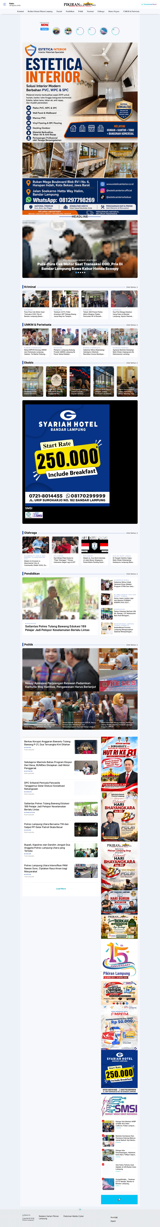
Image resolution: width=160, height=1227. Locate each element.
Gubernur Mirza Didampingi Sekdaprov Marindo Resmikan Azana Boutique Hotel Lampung (93, 352)
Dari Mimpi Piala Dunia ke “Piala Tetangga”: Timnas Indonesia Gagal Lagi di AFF (64, 560)
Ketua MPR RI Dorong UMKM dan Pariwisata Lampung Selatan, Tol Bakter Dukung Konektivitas (35, 352)
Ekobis (28, 387)
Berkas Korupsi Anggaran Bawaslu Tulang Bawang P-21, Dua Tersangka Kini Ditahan (47, 743)
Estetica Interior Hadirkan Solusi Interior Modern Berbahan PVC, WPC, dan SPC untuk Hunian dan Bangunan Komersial (32, 391)
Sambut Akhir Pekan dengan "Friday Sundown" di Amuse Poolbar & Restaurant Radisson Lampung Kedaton (103, 391)
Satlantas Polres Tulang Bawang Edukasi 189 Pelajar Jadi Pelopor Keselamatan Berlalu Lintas (57, 628)
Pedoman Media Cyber (73, 1216)
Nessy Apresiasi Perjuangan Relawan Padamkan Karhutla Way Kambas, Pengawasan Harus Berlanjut (60, 684)
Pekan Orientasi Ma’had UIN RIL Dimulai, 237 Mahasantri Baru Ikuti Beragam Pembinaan (125, 613)
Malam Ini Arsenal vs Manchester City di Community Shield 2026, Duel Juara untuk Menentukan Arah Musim (35, 563)
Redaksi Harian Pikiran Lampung (40, 11)
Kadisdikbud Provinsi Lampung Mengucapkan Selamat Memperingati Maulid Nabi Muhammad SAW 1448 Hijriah (123, 629)
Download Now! (150, 4)
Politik (80, 11)
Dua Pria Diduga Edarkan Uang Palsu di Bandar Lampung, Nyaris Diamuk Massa (122, 314)
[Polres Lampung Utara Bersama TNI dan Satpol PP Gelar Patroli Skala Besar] (86, 829)
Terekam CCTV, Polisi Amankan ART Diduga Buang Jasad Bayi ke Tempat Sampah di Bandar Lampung (65, 314)
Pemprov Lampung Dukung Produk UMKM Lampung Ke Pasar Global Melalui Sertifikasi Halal (64, 352)
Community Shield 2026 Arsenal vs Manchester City (35, 557)
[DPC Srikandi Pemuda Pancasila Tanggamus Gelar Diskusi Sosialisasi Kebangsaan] (86, 788)
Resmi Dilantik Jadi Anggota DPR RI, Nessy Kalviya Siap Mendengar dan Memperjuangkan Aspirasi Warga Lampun (79, 725)
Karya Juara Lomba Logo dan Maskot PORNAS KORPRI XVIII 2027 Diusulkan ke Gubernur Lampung (123, 600)
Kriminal (20, 11)
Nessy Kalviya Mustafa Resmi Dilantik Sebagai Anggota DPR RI (80, 719)
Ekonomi (58, 348)
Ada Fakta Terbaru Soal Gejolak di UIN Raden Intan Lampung (126, 1167)
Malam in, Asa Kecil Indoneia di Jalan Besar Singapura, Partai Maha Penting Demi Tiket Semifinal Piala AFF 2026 (94, 560)
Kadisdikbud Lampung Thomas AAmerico (124, 624)
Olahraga (101, 11)
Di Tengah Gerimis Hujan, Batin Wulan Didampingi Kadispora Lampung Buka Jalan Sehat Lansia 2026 (123, 560)
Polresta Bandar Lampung (80, 260)
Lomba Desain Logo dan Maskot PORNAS (125, 595)
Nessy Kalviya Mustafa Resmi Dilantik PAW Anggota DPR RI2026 (118, 719)
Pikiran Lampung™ (28, 1220)
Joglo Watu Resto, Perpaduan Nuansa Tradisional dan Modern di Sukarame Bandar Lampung (56, 391)
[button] (76, 272)
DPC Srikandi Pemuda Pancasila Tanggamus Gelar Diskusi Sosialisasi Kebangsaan (44, 785)
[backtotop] (80, 1210)
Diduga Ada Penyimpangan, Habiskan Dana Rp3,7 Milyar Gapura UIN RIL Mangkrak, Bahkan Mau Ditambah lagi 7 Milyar (126, 1152)
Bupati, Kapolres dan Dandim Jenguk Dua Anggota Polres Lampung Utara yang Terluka (47, 847)
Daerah (59, 11)
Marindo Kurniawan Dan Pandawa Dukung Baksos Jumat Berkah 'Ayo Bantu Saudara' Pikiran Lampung (126, 1138)
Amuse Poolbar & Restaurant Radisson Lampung (103, 386)
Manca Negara (113, 11)
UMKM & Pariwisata (131, 11)
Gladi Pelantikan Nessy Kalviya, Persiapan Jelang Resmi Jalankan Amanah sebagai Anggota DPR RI (117, 725)
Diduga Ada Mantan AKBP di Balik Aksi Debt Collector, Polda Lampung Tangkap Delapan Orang (126, 1123)
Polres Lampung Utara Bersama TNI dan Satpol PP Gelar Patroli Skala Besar (46, 826)
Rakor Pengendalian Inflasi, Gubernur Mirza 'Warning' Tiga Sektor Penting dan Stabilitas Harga (126, 391)
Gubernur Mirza (122, 580)
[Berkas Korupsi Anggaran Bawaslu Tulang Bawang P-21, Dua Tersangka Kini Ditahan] (86, 747)
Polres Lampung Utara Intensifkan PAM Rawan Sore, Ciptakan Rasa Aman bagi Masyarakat (45, 868)
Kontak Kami (112, 1217)
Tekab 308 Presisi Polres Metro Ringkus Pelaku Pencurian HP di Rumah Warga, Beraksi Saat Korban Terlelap (94, 314)
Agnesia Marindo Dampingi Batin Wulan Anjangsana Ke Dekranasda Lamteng (123, 352)
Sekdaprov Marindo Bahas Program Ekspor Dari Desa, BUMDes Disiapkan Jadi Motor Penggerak (48, 765)
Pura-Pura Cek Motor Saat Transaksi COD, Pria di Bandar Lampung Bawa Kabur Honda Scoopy (80, 266)
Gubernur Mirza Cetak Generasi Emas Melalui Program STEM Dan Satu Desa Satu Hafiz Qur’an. (123, 584)
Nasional (90, 11)
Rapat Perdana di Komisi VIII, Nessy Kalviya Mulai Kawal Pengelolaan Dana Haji (41, 726)
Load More (61, 888)
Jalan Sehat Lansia (122, 556)
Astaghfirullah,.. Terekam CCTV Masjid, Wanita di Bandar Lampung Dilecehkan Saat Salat (125, 1181)
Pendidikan (70, 11)
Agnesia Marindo (121, 348)
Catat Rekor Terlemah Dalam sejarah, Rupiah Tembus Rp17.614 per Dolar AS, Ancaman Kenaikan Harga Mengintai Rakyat (79, 391)
